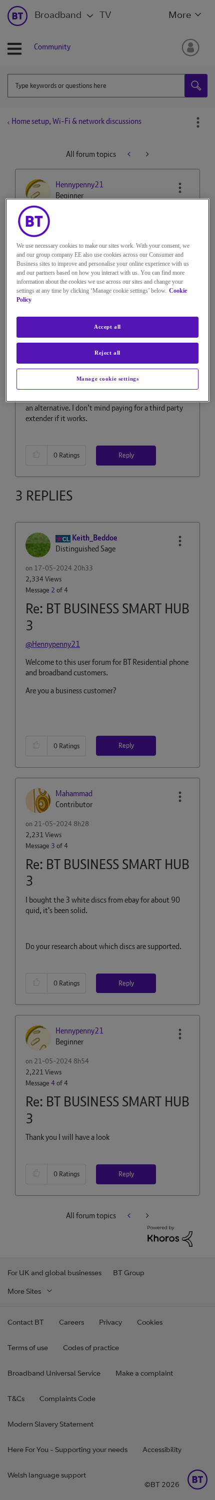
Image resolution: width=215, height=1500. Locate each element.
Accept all (107, 327)
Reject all (107, 353)
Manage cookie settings (107, 379)
